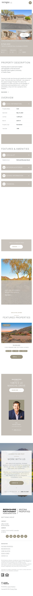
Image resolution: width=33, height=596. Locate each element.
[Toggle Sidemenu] (30, 2)
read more (8, 295)
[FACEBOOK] (25, 536)
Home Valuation (5, 551)
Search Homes (5, 553)
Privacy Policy (13, 589)
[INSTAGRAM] (7, 536)
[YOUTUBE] (11, 536)
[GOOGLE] (14, 536)
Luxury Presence (11, 586)
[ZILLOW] (22, 536)
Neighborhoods (5, 548)
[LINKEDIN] (18, 536)
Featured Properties (7, 546)
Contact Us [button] (4, 555)
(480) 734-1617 (17, 429)
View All (24, 35)
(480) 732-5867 (25, 491)
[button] (16, 483)
